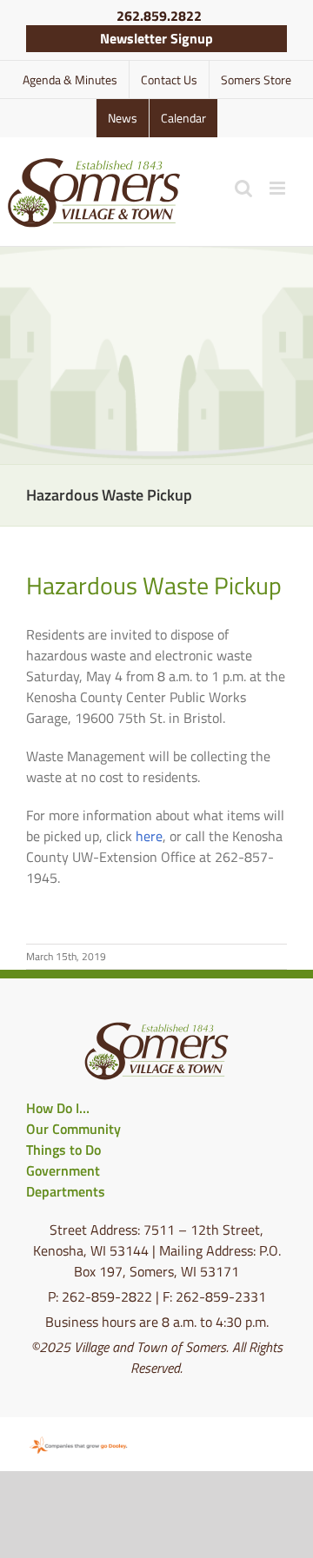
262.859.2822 (159, 15)
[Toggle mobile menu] (279, 188)
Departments (65, 1191)
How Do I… (58, 1107)
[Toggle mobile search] (243, 188)
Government (63, 1170)
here (149, 835)
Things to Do (63, 1149)
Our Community (73, 1128)
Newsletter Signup (156, 38)
